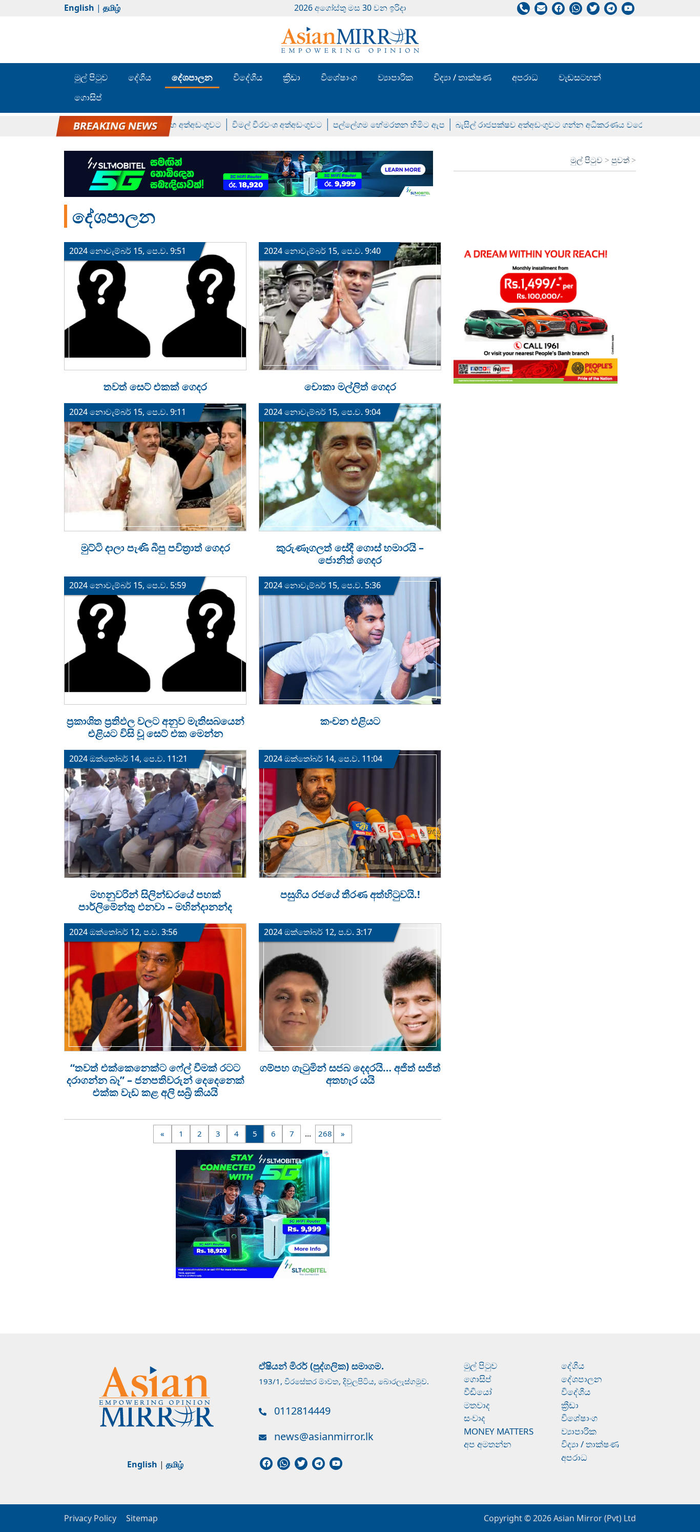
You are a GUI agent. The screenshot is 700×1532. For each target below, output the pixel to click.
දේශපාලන (192, 77)
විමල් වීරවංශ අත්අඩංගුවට (255, 124)
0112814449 (302, 1411)
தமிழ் (111, 7)
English (79, 7)
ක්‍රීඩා (291, 77)
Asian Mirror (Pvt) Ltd (593, 1518)
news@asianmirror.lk (324, 1436)
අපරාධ (525, 77)
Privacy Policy (90, 1518)
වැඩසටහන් (580, 77)
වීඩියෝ (478, 1392)
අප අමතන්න (487, 1444)
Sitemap (142, 1518)
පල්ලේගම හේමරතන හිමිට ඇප (366, 124)
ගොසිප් (88, 97)
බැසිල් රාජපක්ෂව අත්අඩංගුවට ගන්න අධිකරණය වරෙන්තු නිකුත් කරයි (555, 124)
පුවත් (621, 160)
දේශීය (139, 77)
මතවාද (477, 1405)
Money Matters (498, 1431)
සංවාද (474, 1418)
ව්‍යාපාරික (395, 77)
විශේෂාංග (339, 77)
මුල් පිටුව (91, 77)
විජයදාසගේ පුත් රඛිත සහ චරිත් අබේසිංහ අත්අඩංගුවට (105, 124)
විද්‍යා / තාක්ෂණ (462, 77)
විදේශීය (247, 77)
